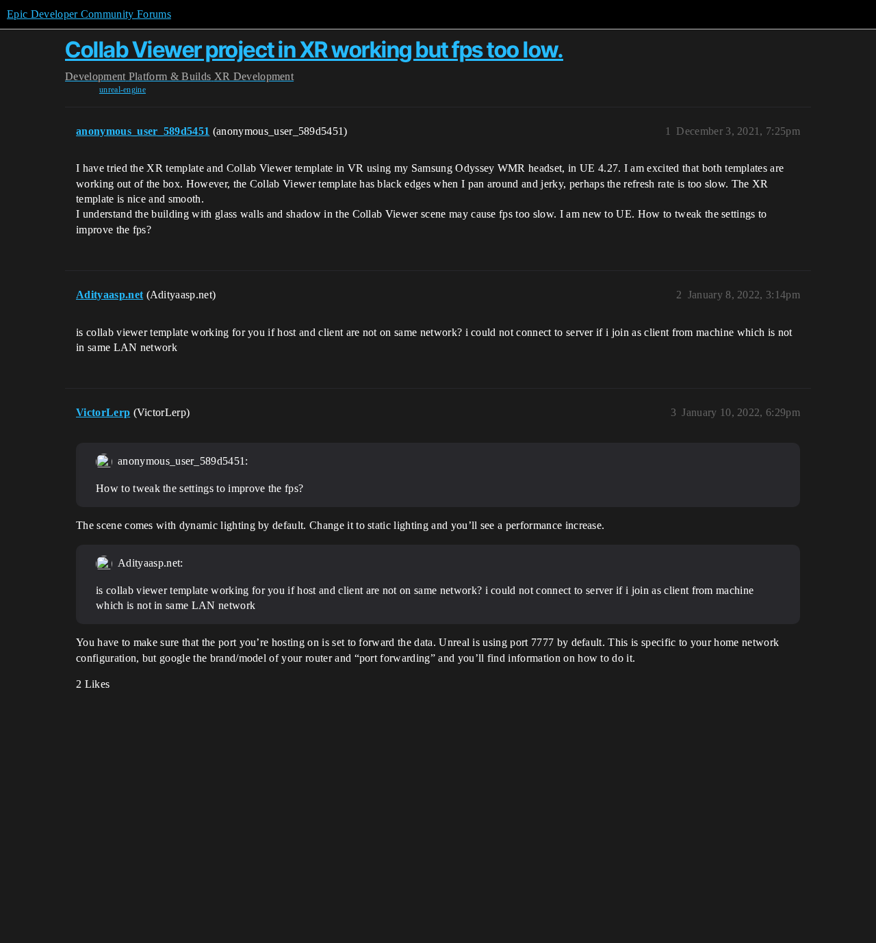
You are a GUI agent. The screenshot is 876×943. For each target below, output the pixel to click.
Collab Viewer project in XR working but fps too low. (314, 49)
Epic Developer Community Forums (89, 14)
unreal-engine (122, 89)
